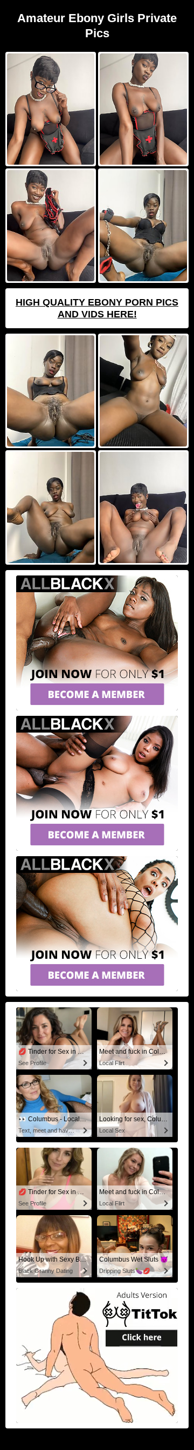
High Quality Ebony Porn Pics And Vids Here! (97, 308)
